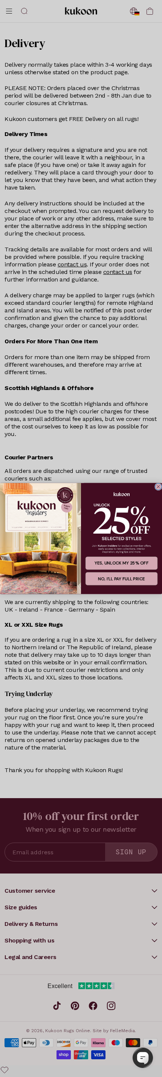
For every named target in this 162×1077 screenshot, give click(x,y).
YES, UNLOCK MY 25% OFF (121, 563)
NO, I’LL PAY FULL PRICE (121, 578)
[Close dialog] (158, 486)
